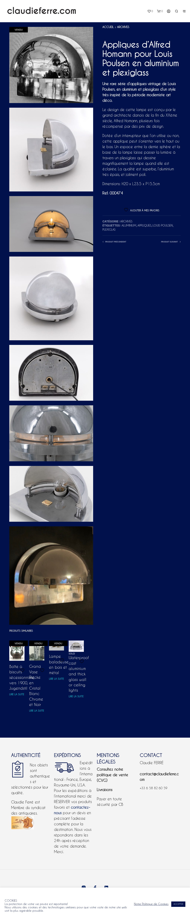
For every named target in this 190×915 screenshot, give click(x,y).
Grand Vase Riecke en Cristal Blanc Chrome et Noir (36, 685)
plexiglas (108, 229)
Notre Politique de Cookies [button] (151, 904)
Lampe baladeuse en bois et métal (58, 664)
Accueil (108, 27)
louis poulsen (163, 225)
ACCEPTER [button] (178, 904)
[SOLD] (76, 646)
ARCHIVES (123, 27)
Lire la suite (16, 694)
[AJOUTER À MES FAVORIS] (23, 670)
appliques (144, 225)
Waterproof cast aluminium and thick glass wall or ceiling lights (79, 674)
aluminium (129, 225)
